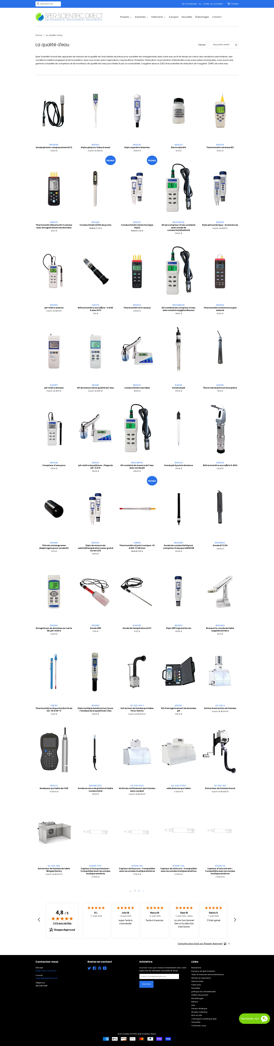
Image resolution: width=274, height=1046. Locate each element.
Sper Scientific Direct (147, 1034)
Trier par (202, 45)
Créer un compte (213, 3)
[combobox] (48, 3)
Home (39, 35)
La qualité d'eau (54, 35)
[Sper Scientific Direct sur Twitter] (89, 969)
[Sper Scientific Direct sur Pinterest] (99, 969)
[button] (254, 1018)
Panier (235, 3)
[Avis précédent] (39, 920)
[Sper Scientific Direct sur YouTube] (105, 969)
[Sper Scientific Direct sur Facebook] (94, 969)
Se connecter (189, 3)
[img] (62, 918)
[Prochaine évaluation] (235, 920)
